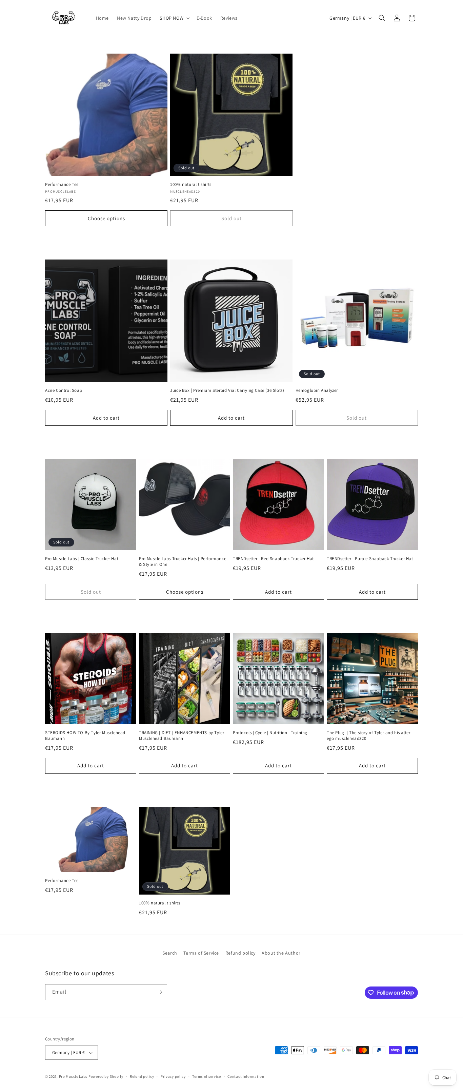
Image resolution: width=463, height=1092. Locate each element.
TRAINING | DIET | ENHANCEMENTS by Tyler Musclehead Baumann (181, 735)
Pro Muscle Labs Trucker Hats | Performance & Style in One (182, 561)
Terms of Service (201, 953)
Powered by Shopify (105, 1076)
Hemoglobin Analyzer (317, 390)
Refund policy (240, 953)
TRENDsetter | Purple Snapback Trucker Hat (370, 558)
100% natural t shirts (191, 184)
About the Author (281, 953)
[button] (174, 18)
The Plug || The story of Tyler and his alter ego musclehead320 (368, 735)
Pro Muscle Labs (73, 1076)
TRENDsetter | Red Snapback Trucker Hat (273, 558)
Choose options (106, 218)
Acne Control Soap (63, 390)
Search (169, 953)
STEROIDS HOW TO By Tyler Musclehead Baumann (85, 735)
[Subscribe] (159, 992)
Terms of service (206, 1076)
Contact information (245, 1076)
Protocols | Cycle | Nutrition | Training (270, 732)
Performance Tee (62, 184)
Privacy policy (173, 1076)
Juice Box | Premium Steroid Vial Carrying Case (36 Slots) (227, 390)
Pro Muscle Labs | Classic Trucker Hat (81, 558)
